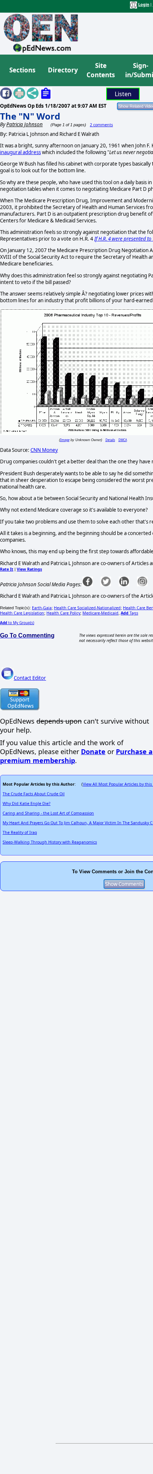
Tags (129, 613)
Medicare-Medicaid (100, 613)
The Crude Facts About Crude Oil (34, 793)
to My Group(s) (17, 622)
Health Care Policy (63, 613)
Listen (123, 94)
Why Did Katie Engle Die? (27, 803)
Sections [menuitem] (22, 70)
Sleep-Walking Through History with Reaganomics (50, 842)
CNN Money (44, 450)
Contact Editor (30, 678)
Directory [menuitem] (62, 70)
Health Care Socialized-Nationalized (87, 607)
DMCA (122, 440)
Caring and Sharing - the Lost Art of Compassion (48, 813)
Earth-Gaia (42, 607)
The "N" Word (30, 116)
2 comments (101, 124)
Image (64, 439)
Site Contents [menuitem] (101, 70)
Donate (93, 751)
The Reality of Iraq (20, 832)
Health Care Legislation (22, 613)
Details (110, 440)
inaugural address (20, 152)
